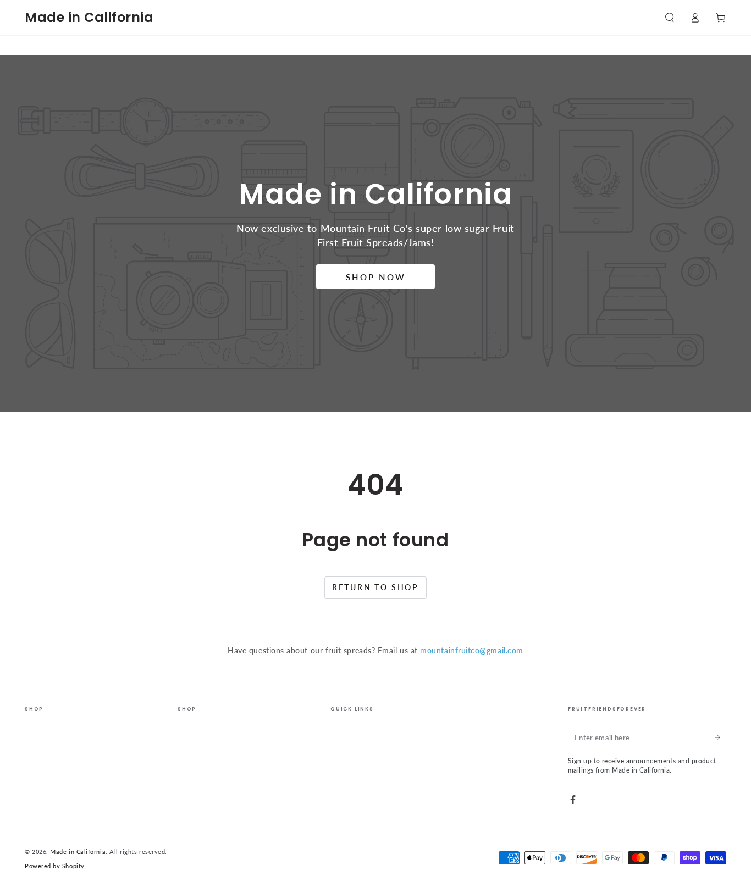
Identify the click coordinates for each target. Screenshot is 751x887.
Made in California (78, 851)
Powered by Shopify (55, 865)
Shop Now (376, 277)
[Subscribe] (720, 738)
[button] (669, 18)
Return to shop (375, 587)
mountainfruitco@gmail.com (471, 650)
